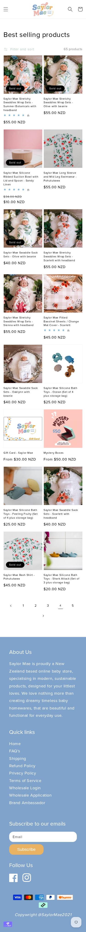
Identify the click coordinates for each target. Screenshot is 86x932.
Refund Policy (22, 766)
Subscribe (26, 849)
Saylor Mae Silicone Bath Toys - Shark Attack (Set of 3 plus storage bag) (61, 579)
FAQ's (14, 751)
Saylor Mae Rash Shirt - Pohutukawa (19, 577)
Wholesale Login (25, 788)
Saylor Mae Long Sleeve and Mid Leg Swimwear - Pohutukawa (60, 176)
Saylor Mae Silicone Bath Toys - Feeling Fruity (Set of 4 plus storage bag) (20, 514)
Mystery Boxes (54, 453)
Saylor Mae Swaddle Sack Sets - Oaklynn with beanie (20, 392)
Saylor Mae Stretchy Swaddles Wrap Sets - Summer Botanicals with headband (19, 104)
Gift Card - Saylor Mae (18, 453)
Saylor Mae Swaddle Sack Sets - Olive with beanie (20, 254)
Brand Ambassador (27, 802)
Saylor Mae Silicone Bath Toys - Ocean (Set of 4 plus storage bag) (60, 392)
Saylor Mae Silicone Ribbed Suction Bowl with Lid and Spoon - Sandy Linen (20, 178)
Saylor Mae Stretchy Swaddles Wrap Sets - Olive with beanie (58, 102)
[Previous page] (11, 606)
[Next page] (43, 616)
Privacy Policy (22, 773)
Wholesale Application (30, 795)
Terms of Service (25, 780)
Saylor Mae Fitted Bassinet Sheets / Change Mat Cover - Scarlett (61, 321)
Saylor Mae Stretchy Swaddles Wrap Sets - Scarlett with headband (59, 256)
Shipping (17, 758)
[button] (6, 9)
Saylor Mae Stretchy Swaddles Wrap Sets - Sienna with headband (18, 321)
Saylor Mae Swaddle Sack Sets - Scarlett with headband (61, 514)
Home (15, 743)
